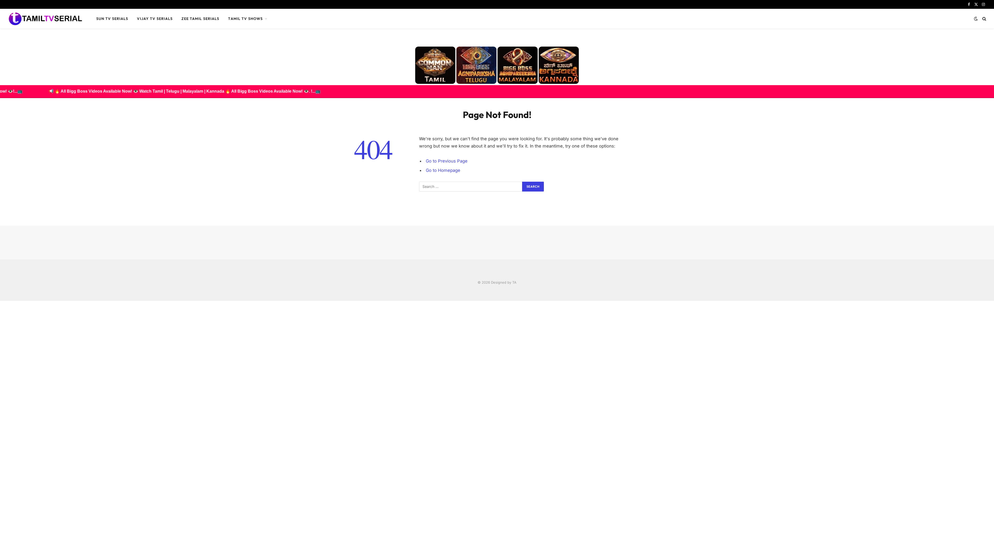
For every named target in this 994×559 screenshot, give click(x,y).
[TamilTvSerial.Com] (45, 18)
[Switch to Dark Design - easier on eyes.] (976, 19)
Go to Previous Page (446, 161)
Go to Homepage (443, 170)
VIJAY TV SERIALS (155, 18)
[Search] (983, 19)
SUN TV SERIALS (112, 18)
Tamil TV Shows (245, 18)
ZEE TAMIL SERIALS (200, 18)
